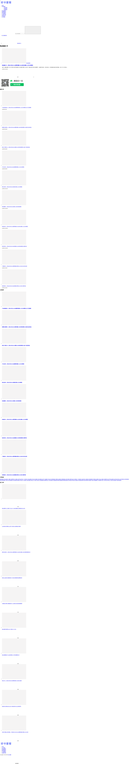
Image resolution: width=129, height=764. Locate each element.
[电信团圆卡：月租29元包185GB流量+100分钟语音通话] (14, 204)
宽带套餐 (3, 6)
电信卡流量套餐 (94, 480)
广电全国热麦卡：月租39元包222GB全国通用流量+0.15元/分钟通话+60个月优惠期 (16, 107)
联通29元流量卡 (58, 479)
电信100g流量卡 (75, 480)
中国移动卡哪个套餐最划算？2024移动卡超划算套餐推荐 (12, 603)
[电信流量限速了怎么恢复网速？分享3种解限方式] (14, 653)
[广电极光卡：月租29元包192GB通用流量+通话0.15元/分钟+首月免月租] (14, 264)
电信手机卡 (22, 479)
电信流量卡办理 (41, 479)
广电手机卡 (26, 479)
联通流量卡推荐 (56, 480)
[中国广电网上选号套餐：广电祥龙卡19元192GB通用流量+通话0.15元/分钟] (14, 730)
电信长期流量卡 (3, 480)
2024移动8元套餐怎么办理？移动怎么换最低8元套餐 (11, 526)
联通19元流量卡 (96, 479)
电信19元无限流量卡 (9, 480)
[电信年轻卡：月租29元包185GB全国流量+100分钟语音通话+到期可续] (14, 244)
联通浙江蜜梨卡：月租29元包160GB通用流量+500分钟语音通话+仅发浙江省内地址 (16, 127)
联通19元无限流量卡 (125, 479)
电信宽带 (5, 7)
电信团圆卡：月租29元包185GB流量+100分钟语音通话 (11, 206)
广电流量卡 (4, 13)
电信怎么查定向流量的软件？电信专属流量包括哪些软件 (12, 577)
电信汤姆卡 (51, 480)
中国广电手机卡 (37, 480)
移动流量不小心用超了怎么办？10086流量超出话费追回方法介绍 (13, 508)
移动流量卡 (4, 12)
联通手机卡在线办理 (68, 480)
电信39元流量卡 (114, 480)
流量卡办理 (17, 479)
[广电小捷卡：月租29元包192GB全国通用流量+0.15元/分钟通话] (14, 165)
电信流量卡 (4, 10)
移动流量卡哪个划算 (82, 480)
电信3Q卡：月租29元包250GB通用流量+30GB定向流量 (12, 680)
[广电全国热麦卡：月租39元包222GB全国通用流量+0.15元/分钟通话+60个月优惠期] (14, 105)
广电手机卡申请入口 (107, 480)
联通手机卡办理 (107, 479)
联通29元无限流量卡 (89, 479)
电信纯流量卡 (119, 480)
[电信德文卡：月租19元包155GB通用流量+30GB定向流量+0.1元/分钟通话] (14, 63)
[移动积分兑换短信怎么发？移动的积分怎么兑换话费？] (14, 704)
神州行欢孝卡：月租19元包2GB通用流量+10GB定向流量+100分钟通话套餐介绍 (16, 552)
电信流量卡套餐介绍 (17, 480)
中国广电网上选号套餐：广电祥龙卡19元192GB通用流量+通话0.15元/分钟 (15, 732)
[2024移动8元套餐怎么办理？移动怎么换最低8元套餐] (14, 524)
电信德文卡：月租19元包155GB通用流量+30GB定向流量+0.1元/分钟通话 (17, 65)
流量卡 (9, 479)
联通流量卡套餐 (62, 480)
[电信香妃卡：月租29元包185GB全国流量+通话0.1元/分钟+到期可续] (14, 284)
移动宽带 (5, 8)
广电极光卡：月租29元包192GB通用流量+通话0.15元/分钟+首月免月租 (14, 266)
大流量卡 (25, 480)
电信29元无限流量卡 (51, 479)
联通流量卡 (4, 11)
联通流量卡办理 (64, 479)
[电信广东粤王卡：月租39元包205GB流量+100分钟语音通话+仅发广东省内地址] (14, 145)
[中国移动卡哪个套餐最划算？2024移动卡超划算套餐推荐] (14, 601)
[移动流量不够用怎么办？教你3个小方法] (14, 627)
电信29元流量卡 (35, 479)
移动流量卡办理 (113, 479)
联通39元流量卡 (89, 480)
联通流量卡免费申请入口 (44, 480)
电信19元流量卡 (74, 479)
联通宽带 (5, 9)
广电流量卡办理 (100, 480)
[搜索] (33, 30)
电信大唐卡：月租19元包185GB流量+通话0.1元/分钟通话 (12, 186)
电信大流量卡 (101, 479)
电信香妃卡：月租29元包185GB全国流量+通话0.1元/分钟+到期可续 (14, 474)
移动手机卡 (84, 479)
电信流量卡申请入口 (30, 480)
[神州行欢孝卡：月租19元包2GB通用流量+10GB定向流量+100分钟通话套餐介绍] (14, 550)
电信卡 (22, 480)
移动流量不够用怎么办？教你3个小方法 (9, 629)
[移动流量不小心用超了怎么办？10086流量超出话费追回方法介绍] (14, 498)
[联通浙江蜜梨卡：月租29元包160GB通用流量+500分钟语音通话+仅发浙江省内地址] (14, 125)
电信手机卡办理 (119, 479)
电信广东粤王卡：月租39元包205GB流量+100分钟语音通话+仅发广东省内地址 (16, 147)
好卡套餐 (9, 754)
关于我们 (3, 747)
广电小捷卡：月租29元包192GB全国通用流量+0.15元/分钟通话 (13, 363)
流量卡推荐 (69, 479)
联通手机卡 (13, 479)
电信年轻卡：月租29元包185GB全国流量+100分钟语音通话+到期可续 (14, 246)
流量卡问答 (4, 14)
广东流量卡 (79, 479)
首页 (3, 5)
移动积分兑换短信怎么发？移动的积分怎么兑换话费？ (11, 706)
